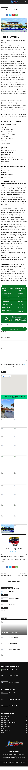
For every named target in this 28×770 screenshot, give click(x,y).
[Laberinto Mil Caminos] (4, 677)
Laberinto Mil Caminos (6, 575)
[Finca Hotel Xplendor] (4, 639)
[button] (2, 2)
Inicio (2, 5)
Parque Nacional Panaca (14, 699)
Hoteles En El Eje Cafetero (8, 11)
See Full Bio (13, 552)
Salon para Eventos (17, 559)
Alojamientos (9, 556)
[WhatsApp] (16, 15)
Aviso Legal (23, 762)
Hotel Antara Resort (22, 575)
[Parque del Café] (4, 694)
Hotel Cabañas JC (13, 705)
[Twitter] (10, 15)
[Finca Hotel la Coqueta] (4, 656)
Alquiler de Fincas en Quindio (19, 556)
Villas (3, 561)
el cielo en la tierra (17, 557)
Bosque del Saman (14, 598)
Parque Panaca (9, 129)
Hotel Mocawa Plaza (12, 643)
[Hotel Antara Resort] (4, 593)
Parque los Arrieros (10, 127)
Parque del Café (9, 138)
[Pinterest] (13, 15)
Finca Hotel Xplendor (13, 637)
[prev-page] (2, 611)
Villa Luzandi (12, 604)
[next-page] (4, 611)
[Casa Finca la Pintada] (4, 683)
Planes (11, 559)
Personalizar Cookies (7, 762)
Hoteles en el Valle (8, 5)
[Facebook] (7, 15)
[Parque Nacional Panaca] (4, 701)
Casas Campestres (9, 557)
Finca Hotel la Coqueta (13, 655)
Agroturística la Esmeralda (14, 649)
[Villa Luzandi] (4, 606)
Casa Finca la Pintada (14, 682)
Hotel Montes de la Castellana (10, 632)
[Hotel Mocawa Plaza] (4, 645)
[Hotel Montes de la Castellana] (14, 628)
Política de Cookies (15, 762)
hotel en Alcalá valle (5, 559)
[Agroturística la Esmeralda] (4, 651)
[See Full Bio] (17, 552)
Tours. (24, 559)
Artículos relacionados (7, 588)
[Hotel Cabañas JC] (4, 707)
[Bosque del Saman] (4, 600)
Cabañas (3, 557)
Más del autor (17, 588)
